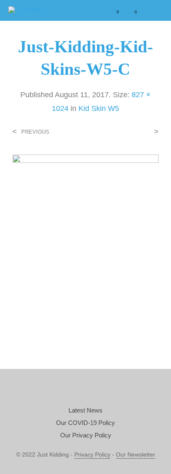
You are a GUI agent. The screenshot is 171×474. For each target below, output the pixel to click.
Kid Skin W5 (98, 108)
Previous (35, 132)
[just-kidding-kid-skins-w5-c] (85, 244)
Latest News (85, 410)
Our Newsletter (135, 455)
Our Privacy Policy (85, 435)
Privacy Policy (92, 455)
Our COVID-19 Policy (85, 422)
